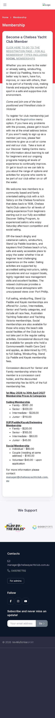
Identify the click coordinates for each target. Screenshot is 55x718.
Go (41, 623)
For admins (16, 580)
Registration (28, 119)
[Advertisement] (27, 683)
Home (5, 17)
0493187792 (18, 570)
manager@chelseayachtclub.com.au (27, 564)
